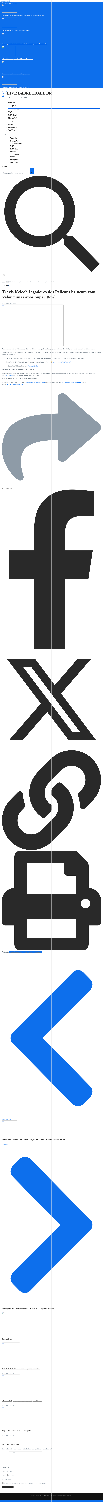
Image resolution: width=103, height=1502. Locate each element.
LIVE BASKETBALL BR (29, 93)
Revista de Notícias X (67, 1495)
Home (3, 282)
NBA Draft (12, 115)
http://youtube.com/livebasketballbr (35, 382)
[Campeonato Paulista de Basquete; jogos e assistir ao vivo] (9, 27)
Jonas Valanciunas (24, 952)
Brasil (10, 124)
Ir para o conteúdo (5, 1)
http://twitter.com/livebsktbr (15, 384)
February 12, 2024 (33, 366)
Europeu (14, 122)
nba (33, 952)
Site (3, 1479)
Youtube (11, 103)
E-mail (4, 1475)
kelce (30, 952)
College (11, 105)
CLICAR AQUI (8, 375)
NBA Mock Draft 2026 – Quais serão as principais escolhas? (21, 1369)
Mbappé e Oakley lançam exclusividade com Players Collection (22, 1401)
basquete (16, 952)
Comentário (5, 1467)
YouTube (11, 130)
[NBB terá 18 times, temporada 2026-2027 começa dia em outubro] (8, 55)
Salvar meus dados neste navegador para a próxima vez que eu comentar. (25, 1483)
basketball (11, 952)
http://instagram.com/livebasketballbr (72, 382)
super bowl (39, 952)
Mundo (11, 118)
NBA (10, 112)
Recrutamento (16, 109)
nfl (35, 952)
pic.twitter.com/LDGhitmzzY (62, 362)
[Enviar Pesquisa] (32, 171)
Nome (4, 1471)
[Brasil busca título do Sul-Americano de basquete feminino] (9, 70)
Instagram (12, 127)
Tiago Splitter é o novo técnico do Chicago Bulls (17, 1431)
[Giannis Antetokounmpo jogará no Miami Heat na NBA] (9, 84)
